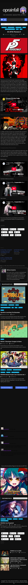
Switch (20, 307)
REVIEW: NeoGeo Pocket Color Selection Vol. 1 (13, 375)
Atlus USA (9, 265)
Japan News (18, 27)
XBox (2, 310)
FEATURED (9, 369)
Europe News (11, 27)
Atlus (6, 265)
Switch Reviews (15, 372)
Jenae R (11, 524)
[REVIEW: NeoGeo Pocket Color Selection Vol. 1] (14, 359)
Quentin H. (21, 562)
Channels (4, 27)
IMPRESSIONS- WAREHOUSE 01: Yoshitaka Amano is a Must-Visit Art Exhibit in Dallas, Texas (18, 559)
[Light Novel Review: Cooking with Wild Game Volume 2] (5, 567)
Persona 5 (21, 265)
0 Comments (18, 524)
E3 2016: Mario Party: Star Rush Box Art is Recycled (21, 387)
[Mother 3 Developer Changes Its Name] (14, 329)
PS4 (21, 29)
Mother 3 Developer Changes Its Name (11, 341)
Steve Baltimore (13, 376)
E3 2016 (12, 265)
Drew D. (20, 568)
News (24, 27)
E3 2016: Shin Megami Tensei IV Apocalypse (7, 387)
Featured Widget (17, 369)
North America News (10, 29)
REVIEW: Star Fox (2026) (15, 551)
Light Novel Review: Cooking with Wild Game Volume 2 (18, 566)
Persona (16, 265)
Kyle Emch (12, 343)
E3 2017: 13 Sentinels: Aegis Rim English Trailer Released (6, 258)
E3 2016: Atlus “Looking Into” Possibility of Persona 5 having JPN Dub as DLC (6, 251)
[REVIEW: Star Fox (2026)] (5, 553)
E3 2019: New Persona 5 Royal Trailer (19, 250)
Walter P (13, 314)
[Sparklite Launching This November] (14, 294)
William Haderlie (15, 34)
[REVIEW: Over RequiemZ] (14, 509)
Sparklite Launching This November (10, 312)
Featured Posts (7, 498)
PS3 (17, 29)
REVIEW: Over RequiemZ (7, 523)
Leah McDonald (23, 552)
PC (12, 307)
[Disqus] (14, 407)
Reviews (3, 372)
